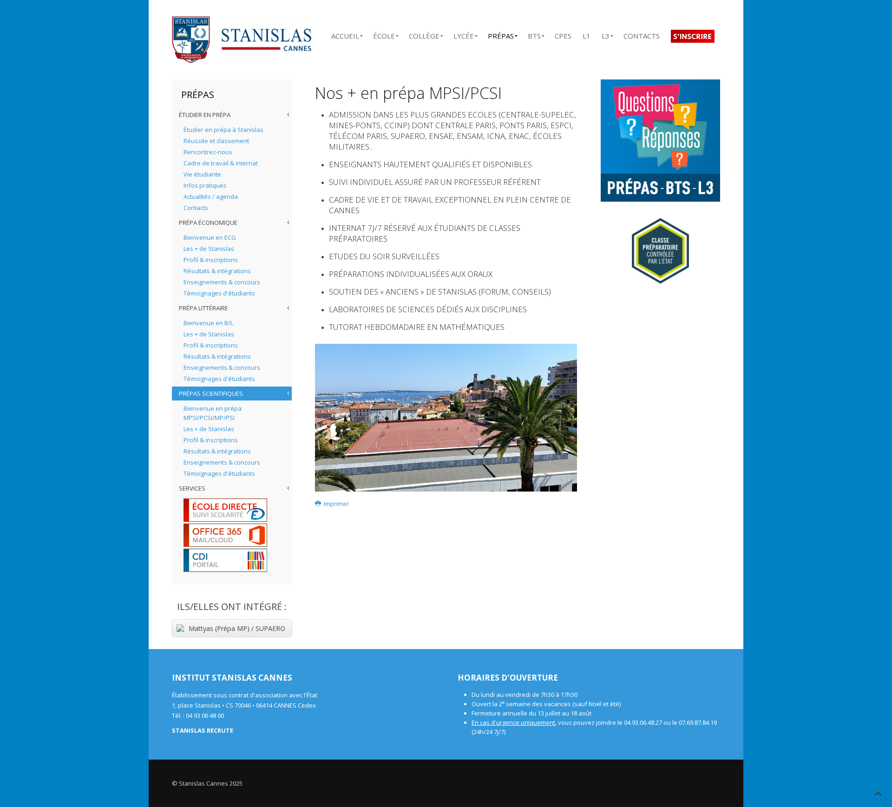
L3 (606, 34)
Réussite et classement (216, 141)
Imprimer (335, 503)
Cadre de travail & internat (221, 163)
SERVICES (192, 488)
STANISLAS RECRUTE (202, 730)
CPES (563, 34)
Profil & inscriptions (211, 260)
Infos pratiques (205, 185)
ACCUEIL (345, 34)
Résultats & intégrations (217, 271)
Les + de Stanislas (209, 248)
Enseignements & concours (222, 282)
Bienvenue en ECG (210, 237)
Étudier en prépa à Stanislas (223, 129)
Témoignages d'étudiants (219, 293)
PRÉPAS (501, 34)
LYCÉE (463, 34)
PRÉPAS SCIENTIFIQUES (211, 393)
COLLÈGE (424, 34)
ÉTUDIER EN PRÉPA (204, 115)
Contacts (196, 207)
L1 (586, 34)
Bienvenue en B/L (208, 323)
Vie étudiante (202, 174)
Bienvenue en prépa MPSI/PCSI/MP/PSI (213, 413)
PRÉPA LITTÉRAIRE (203, 308)
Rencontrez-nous (208, 152)
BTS (534, 34)
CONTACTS (641, 34)
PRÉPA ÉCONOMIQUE (208, 222)
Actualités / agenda (211, 196)
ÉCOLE (384, 34)
